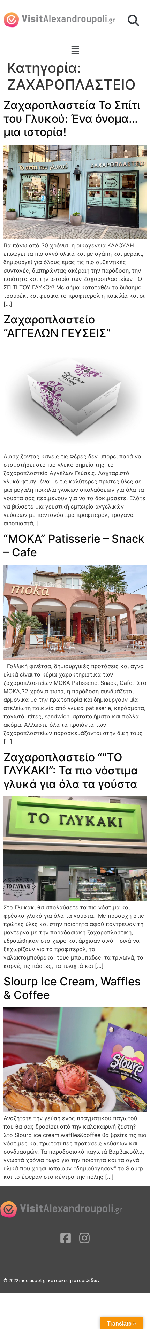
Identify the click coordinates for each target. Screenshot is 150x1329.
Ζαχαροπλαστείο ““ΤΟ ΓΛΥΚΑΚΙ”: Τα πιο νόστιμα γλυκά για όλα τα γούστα (70, 770)
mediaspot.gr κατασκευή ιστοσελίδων (59, 1280)
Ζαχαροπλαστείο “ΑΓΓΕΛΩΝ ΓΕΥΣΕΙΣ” (57, 326)
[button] (133, 21)
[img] (75, 50)
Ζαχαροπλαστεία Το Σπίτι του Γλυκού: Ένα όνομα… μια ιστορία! (71, 118)
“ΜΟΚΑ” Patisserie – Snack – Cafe (73, 545)
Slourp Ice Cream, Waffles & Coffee (72, 988)
